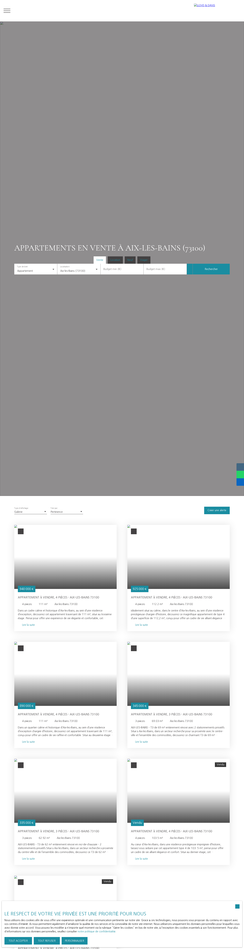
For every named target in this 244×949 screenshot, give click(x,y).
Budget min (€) (112, 269)
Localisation (65, 267)
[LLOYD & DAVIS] (217, 10)
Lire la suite (28, 625)
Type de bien (22, 267)
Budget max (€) (155, 269)
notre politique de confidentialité (96, 931)
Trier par (54, 508)
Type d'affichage (21, 508)
